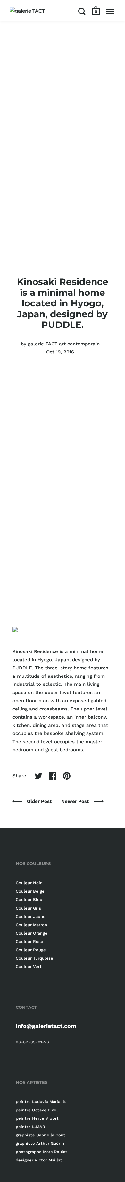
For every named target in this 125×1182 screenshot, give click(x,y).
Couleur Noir (29, 882)
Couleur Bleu (29, 899)
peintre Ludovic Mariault (41, 1101)
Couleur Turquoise (34, 958)
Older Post (40, 801)
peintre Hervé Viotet (37, 1118)
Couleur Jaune (31, 916)
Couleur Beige (30, 891)
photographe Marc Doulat (41, 1151)
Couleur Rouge (31, 950)
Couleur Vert (29, 966)
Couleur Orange (31, 933)
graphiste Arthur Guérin (40, 1143)
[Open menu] (110, 11)
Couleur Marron (31, 925)
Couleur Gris (28, 908)
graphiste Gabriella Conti (41, 1135)
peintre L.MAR (30, 1126)
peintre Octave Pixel (37, 1110)
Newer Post (75, 801)
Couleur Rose (29, 941)
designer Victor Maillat (39, 1160)
